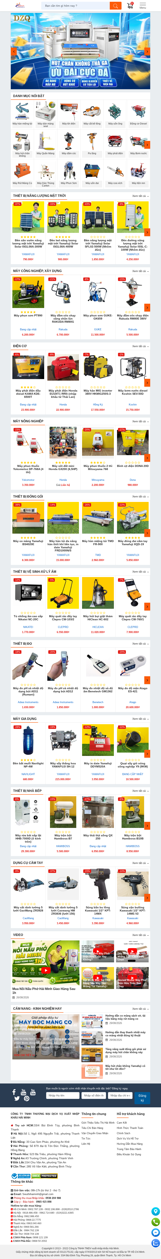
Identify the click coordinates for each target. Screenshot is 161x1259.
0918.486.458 (30, 1212)
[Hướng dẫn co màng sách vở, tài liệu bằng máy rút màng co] (92, 1021)
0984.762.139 (31, 1230)
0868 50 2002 (39, 1241)
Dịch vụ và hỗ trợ (128, 1138)
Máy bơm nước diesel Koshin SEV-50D (132, 392)
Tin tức (86, 1138)
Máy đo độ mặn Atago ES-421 (132, 690)
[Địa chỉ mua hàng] (155, 1211)
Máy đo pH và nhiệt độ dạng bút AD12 (63, 690)
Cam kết (122, 1122)
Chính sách (123, 1133)
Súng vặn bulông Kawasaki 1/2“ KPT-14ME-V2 (133, 910)
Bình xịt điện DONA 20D (133, 465)
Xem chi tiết (22, 1055)
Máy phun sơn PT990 (28, 315)
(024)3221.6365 (65, 1212)
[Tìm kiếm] (116, 6)
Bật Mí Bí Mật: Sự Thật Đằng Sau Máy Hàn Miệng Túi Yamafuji (96, 983)
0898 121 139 (40, 1237)
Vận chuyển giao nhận (94, 1133)
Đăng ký (142, 1098)
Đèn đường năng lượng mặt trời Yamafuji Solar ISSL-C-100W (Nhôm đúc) (133, 245)
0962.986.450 (31, 1216)
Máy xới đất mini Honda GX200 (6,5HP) (63, 467)
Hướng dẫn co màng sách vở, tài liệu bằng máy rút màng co (125, 1017)
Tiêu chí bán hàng (92, 1128)
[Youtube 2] (33, 1092)
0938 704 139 (31, 1234)
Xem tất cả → (140, 195)
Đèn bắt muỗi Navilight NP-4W (28, 765)
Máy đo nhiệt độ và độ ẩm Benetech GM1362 (98, 690)
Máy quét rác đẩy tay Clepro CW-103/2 (63, 618)
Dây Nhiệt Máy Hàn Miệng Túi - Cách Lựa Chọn (131, 956)
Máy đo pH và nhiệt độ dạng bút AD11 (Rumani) (28, 691)
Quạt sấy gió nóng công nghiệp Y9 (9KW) (133, 765)
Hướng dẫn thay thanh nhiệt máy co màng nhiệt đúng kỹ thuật (125, 1034)
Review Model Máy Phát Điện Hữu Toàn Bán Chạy (132, 983)
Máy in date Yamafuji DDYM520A (98, 765)
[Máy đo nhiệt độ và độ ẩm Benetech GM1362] (98, 665)
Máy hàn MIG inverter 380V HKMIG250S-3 (98, 392)
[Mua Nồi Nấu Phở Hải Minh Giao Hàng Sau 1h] (46, 963)
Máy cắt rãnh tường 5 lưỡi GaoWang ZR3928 (28, 909)
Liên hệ (85, 1143)
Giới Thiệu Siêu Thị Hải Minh (97, 1122)
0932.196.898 (52, 1209)
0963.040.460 (34, 1223)
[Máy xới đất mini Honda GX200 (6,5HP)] (63, 442)
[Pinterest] (26, 1098)
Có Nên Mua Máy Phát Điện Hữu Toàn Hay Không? (96, 956)
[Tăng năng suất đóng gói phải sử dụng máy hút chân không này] (92, 1055)
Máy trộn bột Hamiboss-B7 (63, 837)
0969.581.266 (31, 1227)
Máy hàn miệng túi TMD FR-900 (98, 542)
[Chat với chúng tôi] (155, 1243)
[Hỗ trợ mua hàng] (155, 1222)
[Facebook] (14, 1092)
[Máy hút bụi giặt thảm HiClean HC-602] (98, 593)
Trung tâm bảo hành (129, 1149)
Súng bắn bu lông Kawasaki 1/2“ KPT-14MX (98, 910)
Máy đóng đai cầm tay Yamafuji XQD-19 (132, 542)
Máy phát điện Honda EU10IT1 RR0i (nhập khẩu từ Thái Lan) (63, 393)
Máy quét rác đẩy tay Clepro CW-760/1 (133, 618)
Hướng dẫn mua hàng (130, 1143)
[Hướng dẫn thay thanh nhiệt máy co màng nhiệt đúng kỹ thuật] (92, 1038)
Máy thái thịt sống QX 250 (98, 837)
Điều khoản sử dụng (129, 1154)
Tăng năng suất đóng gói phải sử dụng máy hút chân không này (125, 1051)
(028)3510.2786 (70, 1209)
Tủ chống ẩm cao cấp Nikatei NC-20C (28, 618)
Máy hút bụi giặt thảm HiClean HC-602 (98, 618)
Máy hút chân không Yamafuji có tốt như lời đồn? (125, 1067)
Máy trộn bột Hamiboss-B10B (133, 837)
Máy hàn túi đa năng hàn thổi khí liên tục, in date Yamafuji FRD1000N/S (63, 545)
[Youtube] (23, 1092)
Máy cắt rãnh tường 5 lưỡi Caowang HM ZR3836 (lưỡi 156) (63, 910)
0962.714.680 (46, 1212)
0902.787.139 (35, 1209)
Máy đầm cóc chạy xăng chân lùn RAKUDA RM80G (63, 318)
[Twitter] (17, 1098)
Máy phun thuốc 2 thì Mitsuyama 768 (98, 467)
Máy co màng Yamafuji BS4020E (28, 542)
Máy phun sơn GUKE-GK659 (98, 317)
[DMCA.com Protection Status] (44, 1175)
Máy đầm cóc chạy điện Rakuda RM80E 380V (133, 317)
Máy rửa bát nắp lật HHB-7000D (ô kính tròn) (28, 838)
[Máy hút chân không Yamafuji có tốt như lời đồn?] (92, 1071)
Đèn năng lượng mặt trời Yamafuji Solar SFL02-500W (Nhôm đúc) (98, 245)
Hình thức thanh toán (130, 1128)
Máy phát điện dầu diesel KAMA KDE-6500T (28, 393)
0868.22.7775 (33, 1219)
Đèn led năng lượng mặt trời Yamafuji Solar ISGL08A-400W (63, 243)
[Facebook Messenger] (155, 1232)
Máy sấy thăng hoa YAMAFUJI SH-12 (63, 765)
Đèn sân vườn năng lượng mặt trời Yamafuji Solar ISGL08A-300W (28, 243)
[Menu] (143, 6)
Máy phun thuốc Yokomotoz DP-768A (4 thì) (28, 469)
